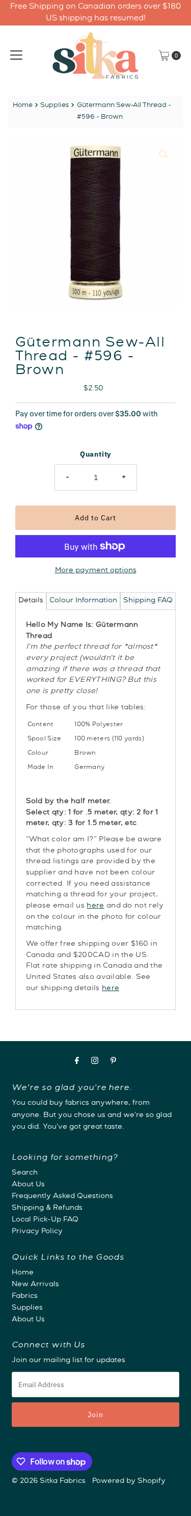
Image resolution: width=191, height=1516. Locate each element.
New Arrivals (35, 1284)
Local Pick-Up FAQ (45, 1220)
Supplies (54, 105)
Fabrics (25, 1296)
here (95, 906)
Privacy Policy (37, 1231)
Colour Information (83, 600)
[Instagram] (94, 1062)
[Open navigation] (16, 55)
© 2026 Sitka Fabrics (49, 1481)
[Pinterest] (113, 1062)
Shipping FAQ (148, 600)
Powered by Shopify (129, 1481)
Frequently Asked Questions (62, 1196)
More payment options (96, 570)
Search (25, 1173)
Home (23, 105)
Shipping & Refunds (47, 1208)
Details (30, 600)
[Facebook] (77, 1062)
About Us (28, 1184)
